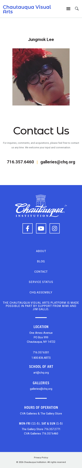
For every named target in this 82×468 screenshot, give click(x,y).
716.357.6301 (41, 352)
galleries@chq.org (57, 162)
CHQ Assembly (41, 292)
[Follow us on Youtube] (41, 228)
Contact (41, 271)
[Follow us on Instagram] (55, 228)
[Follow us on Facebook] (28, 228)
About (41, 251)
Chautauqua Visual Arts (27, 9)
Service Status (41, 282)
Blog (41, 261)
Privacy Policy (41, 457)
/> (66, 205)
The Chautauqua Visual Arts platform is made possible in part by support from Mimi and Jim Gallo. (41, 306)
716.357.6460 (20, 162)
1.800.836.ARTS (41, 357)
